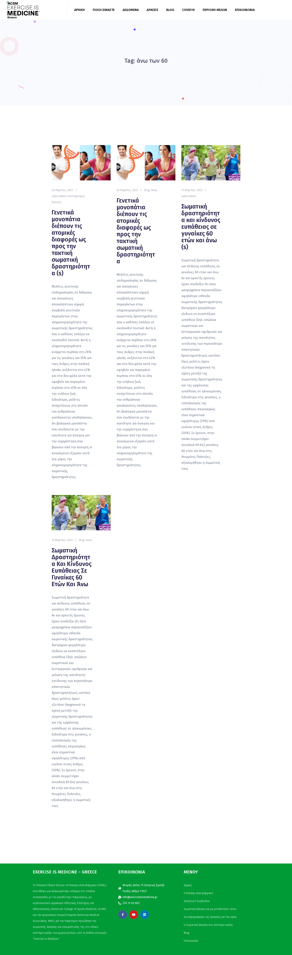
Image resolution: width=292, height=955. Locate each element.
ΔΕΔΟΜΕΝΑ (131, 10)
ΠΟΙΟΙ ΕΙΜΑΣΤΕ (104, 10)
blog (147, 190)
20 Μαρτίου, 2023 (62, 190)
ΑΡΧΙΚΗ (79, 10)
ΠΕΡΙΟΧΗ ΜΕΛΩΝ (215, 10)
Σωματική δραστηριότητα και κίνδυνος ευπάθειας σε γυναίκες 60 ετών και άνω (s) (200, 227)
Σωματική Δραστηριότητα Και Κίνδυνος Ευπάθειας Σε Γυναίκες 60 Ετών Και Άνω (72, 567)
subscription (59, 196)
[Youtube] (133, 914)
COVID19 (188, 10)
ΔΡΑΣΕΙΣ (152, 10)
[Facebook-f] (122, 914)
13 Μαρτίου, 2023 (191, 190)
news (154, 190)
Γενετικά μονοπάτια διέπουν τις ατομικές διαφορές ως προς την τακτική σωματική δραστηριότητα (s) (71, 243)
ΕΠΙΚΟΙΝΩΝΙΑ (245, 10)
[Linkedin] (144, 914)
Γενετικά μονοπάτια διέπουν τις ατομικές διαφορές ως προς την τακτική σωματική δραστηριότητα (136, 231)
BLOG (170, 10)
